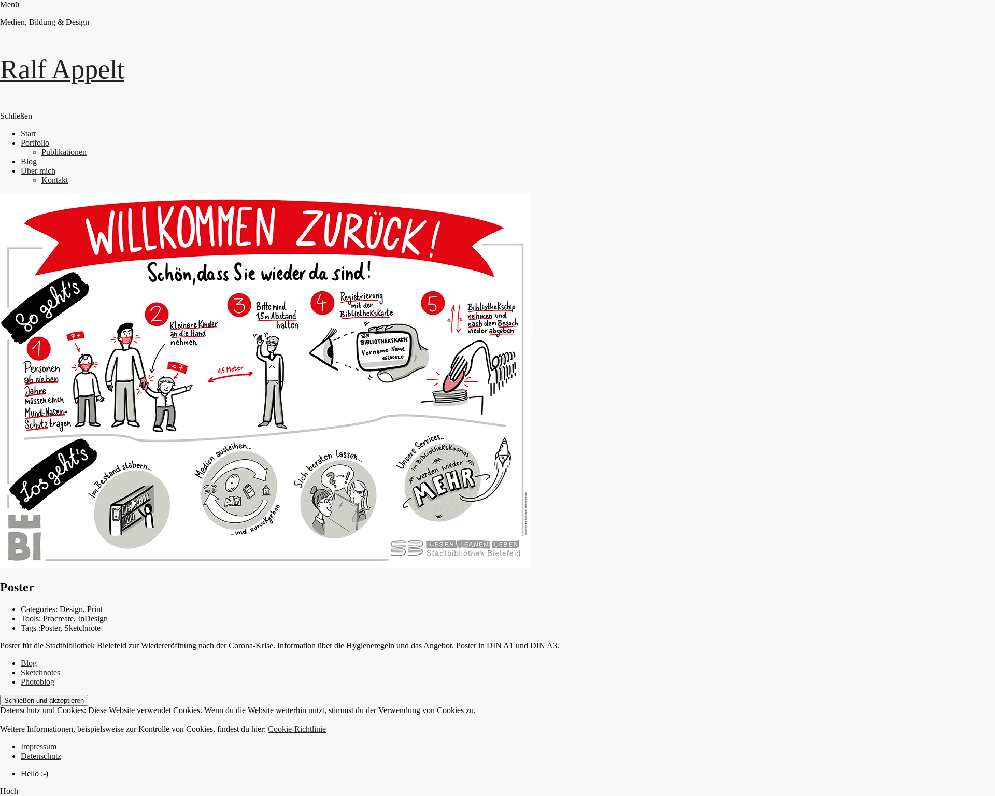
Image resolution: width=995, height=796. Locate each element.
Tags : (30, 627)
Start (28, 133)
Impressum (38, 746)
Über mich (38, 170)
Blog (29, 161)
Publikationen (64, 152)
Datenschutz (41, 755)
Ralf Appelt (62, 69)
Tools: (32, 618)
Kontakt (54, 180)
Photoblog (37, 681)
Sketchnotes (40, 672)
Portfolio (35, 142)
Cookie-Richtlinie (297, 728)
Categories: (40, 609)
